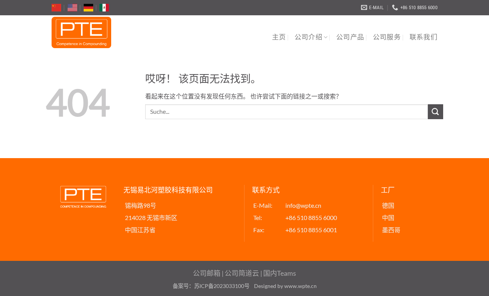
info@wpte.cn (303, 205)
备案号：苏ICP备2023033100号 (211, 286)
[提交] (435, 111)
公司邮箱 (206, 273)
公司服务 (387, 37)
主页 (279, 37)
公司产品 (350, 37)
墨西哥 (391, 229)
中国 (388, 217)
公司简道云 (242, 273)
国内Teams (279, 273)
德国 (388, 205)
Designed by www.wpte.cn (285, 286)
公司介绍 (308, 37)
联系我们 (423, 37)
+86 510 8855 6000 (311, 217)
